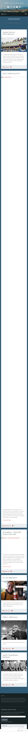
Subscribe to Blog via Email (8, 709)
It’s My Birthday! (10, 578)
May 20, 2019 (6, 67)
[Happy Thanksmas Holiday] (14, 665)
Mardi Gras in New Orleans (9, 33)
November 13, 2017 (7, 684)
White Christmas (10, 617)
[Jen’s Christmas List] (14, 292)
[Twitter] (11, 6)
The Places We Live (14, 3)
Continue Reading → (7, 520)
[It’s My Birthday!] (14, 590)
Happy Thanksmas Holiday (10, 656)
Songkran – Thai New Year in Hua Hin (12, 533)
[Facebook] (8, 6)
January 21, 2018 (7, 610)
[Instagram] (14, 6)
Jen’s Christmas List (11, 73)
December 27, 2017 (7, 648)
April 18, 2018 (6, 571)
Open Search (25, 14)
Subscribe (4, 719)
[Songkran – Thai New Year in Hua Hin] (14, 544)
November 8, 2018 (7, 525)
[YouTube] (17, 6)
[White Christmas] (14, 630)
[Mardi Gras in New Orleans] (14, 44)
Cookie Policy (22, 726)
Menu (4, 14)
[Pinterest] (20, 6)
